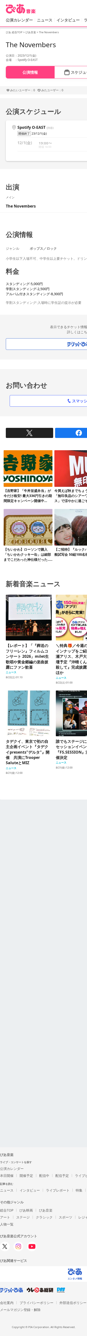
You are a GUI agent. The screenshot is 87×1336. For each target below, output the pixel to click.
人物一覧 (7, 1224)
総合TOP (6, 1210)
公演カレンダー (12, 1168)
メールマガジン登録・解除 (20, 1309)
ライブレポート (58, 1190)
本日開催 (7, 1175)
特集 (79, 1190)
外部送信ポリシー (73, 1302)
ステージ (23, 1217)
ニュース (44, 20)
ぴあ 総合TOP (14, 32)
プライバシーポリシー (36, 1302)
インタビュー (68, 20)
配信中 (44, 1175)
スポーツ (65, 1217)
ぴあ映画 (26, 1210)
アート (5, 1217)
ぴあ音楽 (30, 32)
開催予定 (26, 1175)
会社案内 (7, 1302)
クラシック (44, 1217)
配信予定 (62, 1175)
